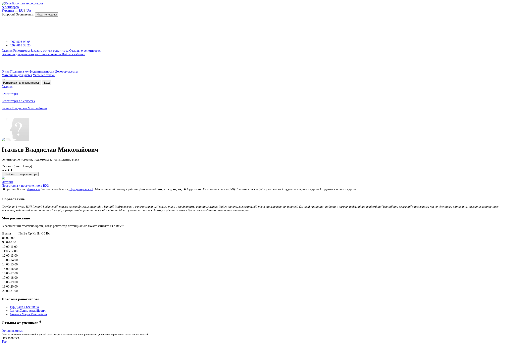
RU (21, 10)
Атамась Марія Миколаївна (28, 314)
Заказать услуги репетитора (50, 50)
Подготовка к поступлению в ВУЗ (25, 185)
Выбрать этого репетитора (20, 174)
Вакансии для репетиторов (20, 54)
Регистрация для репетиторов (21, 82)
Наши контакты (50, 54)
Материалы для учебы (17, 75)
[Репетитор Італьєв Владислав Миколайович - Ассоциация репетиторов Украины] (257, 130)
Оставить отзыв (12, 330)
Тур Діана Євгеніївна (24, 307)
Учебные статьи (44, 75)
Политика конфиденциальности (32, 71)
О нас (6, 71)
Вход (47, 82)
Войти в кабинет (73, 54)
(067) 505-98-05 (20, 41)
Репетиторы (22, 50)
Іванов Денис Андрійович (28, 310)
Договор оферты (66, 71)
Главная (7, 50)
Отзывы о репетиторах (85, 50)
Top (4, 341)
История (7, 182)
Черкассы (33, 189)
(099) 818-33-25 (20, 45)
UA (29, 10)
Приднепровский (81, 189)
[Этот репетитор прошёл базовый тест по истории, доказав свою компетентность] (3, 178)
